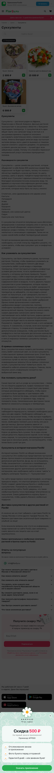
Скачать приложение (27, 768)
